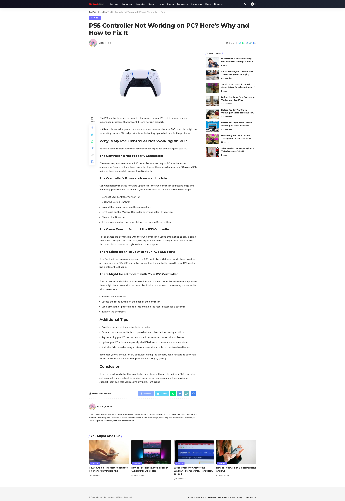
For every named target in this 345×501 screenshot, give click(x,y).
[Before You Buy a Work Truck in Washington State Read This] (212, 126)
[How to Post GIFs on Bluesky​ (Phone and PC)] (236, 452)
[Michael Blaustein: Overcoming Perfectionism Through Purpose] (212, 62)
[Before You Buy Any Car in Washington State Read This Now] (212, 114)
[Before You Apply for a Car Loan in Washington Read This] (212, 101)
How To (95, 18)
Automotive (226, 78)
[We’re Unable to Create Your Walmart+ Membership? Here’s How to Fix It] (194, 452)
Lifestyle (225, 142)
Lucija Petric (105, 43)
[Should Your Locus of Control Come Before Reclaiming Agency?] (212, 88)
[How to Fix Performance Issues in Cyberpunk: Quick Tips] (151, 452)
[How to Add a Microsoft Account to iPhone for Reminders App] (109, 452)
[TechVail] (97, 4)
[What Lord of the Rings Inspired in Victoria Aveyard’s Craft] (212, 152)
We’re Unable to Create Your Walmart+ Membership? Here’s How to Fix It (193, 471)
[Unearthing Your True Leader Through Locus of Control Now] (212, 139)
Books (224, 65)
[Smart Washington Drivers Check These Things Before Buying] (212, 75)
